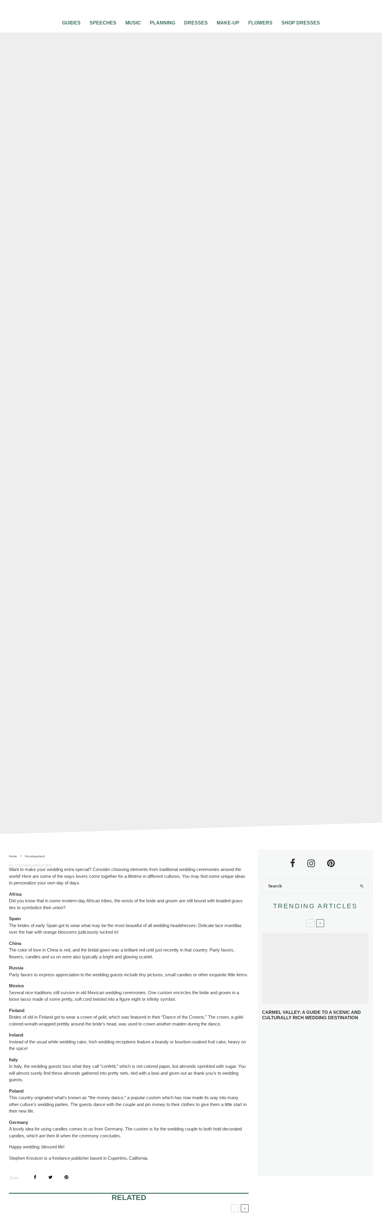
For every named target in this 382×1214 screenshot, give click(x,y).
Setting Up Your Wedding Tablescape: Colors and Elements (322, 1143)
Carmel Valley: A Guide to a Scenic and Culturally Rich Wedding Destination (311, 1015)
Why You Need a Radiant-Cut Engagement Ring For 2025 (325, 1035)
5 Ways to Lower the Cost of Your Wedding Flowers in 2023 (327, 1164)
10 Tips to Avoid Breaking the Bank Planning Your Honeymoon (319, 1099)
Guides (71, 22)
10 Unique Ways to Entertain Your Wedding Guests (327, 1121)
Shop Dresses (300, 22)
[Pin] (66, 1177)
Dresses (196, 22)
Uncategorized (171, 418)
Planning (162, 22)
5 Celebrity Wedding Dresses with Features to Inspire (319, 1078)
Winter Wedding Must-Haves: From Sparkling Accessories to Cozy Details (324, 1057)
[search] (361, 886)
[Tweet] (50, 1177)
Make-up (228, 22)
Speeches (103, 22)
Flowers (260, 22)
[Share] (35, 1177)
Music (133, 22)
